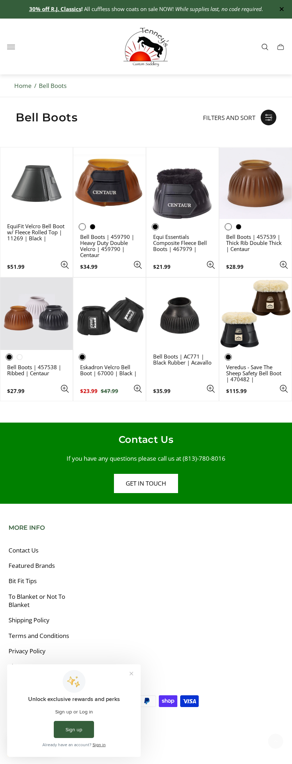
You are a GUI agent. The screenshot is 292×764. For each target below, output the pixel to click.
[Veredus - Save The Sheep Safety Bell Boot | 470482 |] (255, 314)
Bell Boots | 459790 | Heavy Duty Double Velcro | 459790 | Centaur (107, 246)
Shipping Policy (29, 620)
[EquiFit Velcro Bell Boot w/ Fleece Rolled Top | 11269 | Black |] (36, 183)
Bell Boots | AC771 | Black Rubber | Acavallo (182, 360)
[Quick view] (65, 265)
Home (23, 86)
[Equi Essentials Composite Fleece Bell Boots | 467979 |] (182, 183)
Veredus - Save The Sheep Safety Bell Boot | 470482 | (253, 373)
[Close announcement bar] (281, 9)
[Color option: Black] (92, 226)
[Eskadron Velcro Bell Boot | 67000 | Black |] (109, 314)
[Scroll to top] (275, 741)
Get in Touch (146, 483)
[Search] (265, 47)
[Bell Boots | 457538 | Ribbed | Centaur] (36, 314)
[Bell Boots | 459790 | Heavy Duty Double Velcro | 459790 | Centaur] (109, 183)
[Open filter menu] (268, 117)
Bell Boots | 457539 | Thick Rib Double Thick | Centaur (254, 243)
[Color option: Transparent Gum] (19, 357)
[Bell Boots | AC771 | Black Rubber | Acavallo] (182, 314)
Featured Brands (32, 565)
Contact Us (23, 550)
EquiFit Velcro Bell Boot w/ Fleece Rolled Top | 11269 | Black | (35, 232)
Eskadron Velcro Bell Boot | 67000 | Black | (108, 370)
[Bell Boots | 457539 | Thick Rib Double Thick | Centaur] (255, 183)
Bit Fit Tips (23, 581)
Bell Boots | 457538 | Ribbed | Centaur (34, 370)
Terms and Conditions (39, 636)
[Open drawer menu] (11, 47)
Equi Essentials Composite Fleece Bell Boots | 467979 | (180, 243)
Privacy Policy (27, 651)
